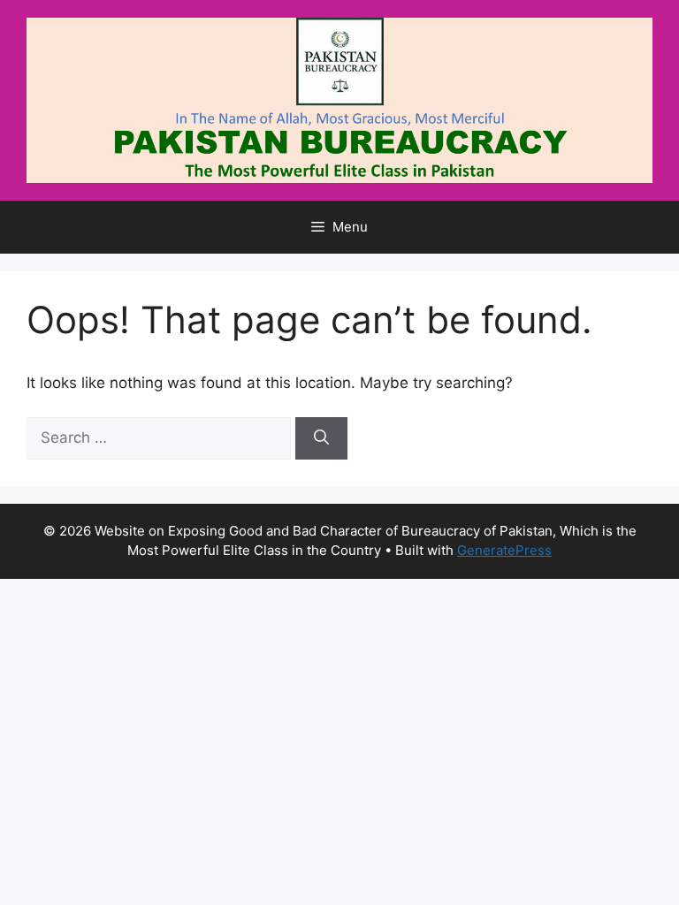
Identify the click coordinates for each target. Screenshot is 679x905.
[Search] (321, 438)
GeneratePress (504, 550)
